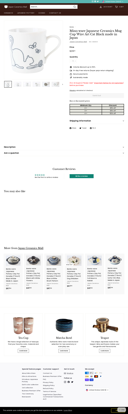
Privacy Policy (48, 382)
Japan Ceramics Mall (78, 42)
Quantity (74, 57)
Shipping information (80, 120)
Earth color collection (30, 385)
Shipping (73, 90)
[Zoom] (33, 50)
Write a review (81, 176)
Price (72, 47)
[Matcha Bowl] (64, 325)
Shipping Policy (48, 385)
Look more (23, 351)
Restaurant (26, 397)
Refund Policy (48, 388)
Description (10, 147)
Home (72, 27)
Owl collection (27, 388)
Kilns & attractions (29, 376)
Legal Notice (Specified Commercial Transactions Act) (53, 396)
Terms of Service (49, 391)
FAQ (44, 379)
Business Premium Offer (31, 391)
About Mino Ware (28, 373)
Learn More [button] (68, 410)
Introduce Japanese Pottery (30, 380)
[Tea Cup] (23, 325)
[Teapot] (104, 325)
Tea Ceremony (28, 394)
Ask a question (11, 153)
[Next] (61, 84)
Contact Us (55, 13)
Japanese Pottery (26, 13)
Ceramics (8, 13)
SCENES (42, 13)
